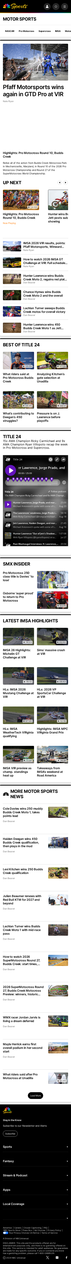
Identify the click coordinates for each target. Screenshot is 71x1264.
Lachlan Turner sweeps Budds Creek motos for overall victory (44, 310)
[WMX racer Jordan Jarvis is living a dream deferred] (58, 1021)
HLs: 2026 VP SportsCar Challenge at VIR (51, 693)
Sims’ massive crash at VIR (51, 652)
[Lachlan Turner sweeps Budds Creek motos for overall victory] (12, 311)
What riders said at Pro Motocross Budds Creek (18, 377)
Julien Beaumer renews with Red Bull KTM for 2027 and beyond (22, 899)
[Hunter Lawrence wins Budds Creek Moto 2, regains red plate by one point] (12, 279)
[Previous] (60, 182)
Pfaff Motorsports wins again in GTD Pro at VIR (33, 90)
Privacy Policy (54, 1230)
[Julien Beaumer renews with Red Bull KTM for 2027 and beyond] (58, 899)
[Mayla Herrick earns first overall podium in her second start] (58, 1047)
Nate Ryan (8, 101)
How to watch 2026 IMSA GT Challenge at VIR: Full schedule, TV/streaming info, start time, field (44, 261)
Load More (35, 1095)
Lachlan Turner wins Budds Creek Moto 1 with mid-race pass (22, 929)
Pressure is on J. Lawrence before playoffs (48, 417)
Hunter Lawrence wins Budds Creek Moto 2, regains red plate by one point (44, 277)
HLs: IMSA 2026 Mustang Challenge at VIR (18, 693)
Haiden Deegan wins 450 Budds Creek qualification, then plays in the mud (21, 842)
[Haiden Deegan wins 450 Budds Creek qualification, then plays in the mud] (58, 842)
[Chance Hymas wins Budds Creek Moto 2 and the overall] (12, 295)
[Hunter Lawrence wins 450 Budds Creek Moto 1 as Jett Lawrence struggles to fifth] (12, 328)
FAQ (45, 1227)
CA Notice (34, 1233)
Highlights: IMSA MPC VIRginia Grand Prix (52, 730)
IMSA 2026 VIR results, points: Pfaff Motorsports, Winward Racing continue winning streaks (45, 245)
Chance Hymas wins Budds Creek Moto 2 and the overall (43, 293)
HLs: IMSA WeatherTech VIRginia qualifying (18, 732)
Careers (17, 1227)
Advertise (7, 1227)
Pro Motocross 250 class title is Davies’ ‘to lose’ (18, 576)
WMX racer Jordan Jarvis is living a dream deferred (21, 1019)
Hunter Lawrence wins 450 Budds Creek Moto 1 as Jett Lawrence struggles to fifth (42, 326)
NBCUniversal (22, 1238)
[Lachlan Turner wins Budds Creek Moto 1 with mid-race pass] (58, 930)
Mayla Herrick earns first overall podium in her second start (22, 1047)
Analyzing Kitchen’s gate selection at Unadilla (51, 377)
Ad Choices (40, 1230)
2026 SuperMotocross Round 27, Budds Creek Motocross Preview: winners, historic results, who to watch (23, 990)
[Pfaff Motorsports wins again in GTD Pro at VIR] (35, 62)
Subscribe (10, 1133)
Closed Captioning (33, 1227)
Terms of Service (50, 1233)
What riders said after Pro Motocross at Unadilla (20, 1076)
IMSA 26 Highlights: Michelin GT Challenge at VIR (17, 653)
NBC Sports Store (11, 1230)
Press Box (27, 1230)
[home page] (15, 6)
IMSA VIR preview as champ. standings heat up (17, 771)
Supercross (45, 31)
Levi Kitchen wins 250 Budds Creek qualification (23, 871)
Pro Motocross (26, 31)
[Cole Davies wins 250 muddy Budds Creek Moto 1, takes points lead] (58, 812)
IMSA (58, 31)
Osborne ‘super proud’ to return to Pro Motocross (18, 596)
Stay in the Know (12, 1120)
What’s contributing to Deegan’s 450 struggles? (18, 417)
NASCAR (9, 31)
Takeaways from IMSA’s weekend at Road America (50, 771)
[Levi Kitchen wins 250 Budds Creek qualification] (58, 872)
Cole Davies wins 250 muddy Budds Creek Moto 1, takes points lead (23, 812)
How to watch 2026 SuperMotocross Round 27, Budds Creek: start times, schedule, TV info (21, 960)
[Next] (65, 182)
